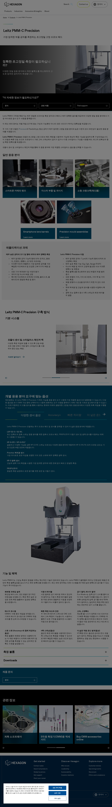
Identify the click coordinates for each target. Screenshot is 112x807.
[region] (36, 793)
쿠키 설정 (57, 798)
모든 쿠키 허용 (57, 788)
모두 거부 (57, 793)
